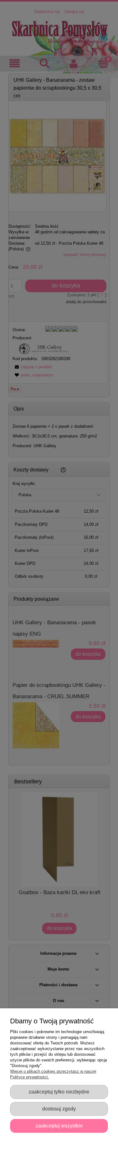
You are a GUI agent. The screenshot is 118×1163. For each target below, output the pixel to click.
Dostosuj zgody (59, 1108)
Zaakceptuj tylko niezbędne (59, 1091)
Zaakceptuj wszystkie (59, 1125)
